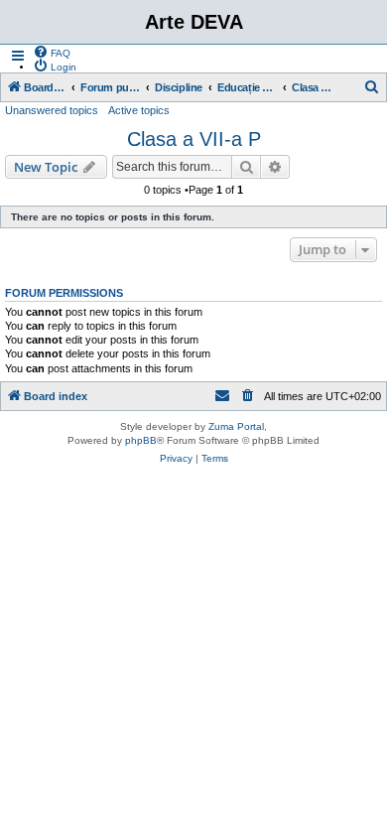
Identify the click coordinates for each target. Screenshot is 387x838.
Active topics (139, 110)
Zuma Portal (236, 426)
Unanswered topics (51, 110)
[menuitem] (51, 52)
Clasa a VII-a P (194, 139)
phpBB (141, 440)
